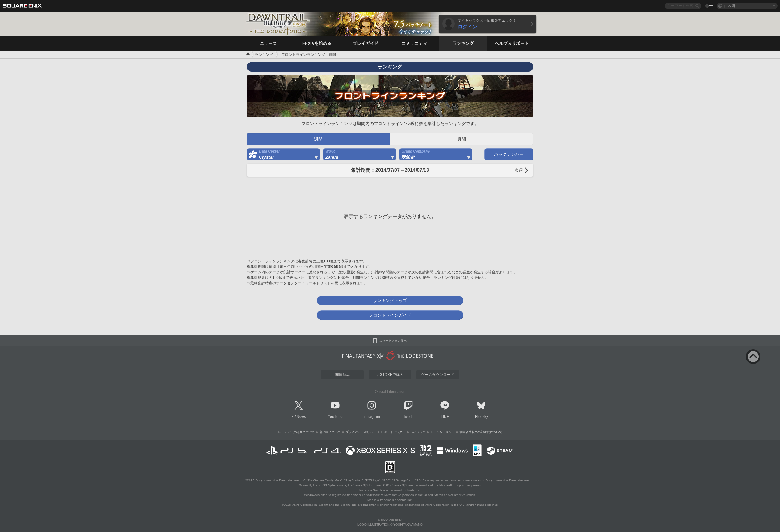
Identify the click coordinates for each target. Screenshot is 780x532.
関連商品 (342, 374)
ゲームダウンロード (437, 374)
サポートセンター (393, 432)
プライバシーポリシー (361, 432)
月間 (461, 139)
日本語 (729, 5)
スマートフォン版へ (393, 340)
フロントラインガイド (390, 315)
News (301, 417)
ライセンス (417, 432)
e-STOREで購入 (390, 374)
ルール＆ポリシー (442, 432)
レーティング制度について (296, 432)
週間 (318, 139)
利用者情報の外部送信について (480, 432)
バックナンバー (509, 154)
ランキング (264, 54)
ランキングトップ (390, 300)
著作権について (330, 432)
